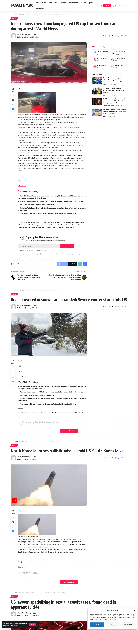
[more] (101, 5)
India (104, 95)
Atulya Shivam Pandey (24, 34)
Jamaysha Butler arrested (52, 225)
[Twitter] (118, 52)
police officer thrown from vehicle (46, 227)
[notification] (113, 6)
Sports (104, 84)
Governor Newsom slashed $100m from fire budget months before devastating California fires (52, 201)
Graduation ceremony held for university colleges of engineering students (113, 90)
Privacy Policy (71, 254)
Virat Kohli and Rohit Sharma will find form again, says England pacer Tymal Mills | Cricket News (114, 111)
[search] (116, 5)
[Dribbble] (118, 66)
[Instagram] (118, 59)
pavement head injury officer (27, 227)
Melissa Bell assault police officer (71, 225)
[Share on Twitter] (112, 35)
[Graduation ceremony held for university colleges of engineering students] (97, 91)
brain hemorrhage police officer (51, 222)
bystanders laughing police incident (72, 222)
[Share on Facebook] (109, 35)
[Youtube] (100, 66)
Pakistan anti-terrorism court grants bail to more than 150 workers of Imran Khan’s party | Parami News (114, 101)
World (14, 18)
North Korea (22, 539)
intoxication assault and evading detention (31, 225)
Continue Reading (69, 431)
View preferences (128, 624)
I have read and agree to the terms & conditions (33, 250)
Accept (97, 624)
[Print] (118, 35)
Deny (112, 624)
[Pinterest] (100, 59)
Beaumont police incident (33, 222)
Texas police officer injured (66, 227)
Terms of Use (13, 625)
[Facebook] (100, 52)
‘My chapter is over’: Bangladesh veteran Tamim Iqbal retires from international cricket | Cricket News (113, 80)
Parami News (22, 5)
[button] (134, 610)
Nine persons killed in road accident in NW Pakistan (37, 205)
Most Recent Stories (108, 105)
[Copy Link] (115, 35)
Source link (22, 186)
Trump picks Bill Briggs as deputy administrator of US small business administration (48, 213)
